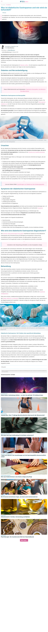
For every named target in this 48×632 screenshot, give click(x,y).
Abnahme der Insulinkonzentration (36, 152)
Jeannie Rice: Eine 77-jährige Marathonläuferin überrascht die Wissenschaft (23, 415)
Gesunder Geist (4, 393)
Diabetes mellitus (24, 65)
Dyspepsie (40, 208)
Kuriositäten (3, 413)
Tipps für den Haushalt (6, 475)
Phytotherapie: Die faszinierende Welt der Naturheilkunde (17, 537)
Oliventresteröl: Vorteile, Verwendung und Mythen (15, 517)
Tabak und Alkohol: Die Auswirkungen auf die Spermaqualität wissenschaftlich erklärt (23, 456)
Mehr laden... (24, 540)
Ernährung (3, 515)
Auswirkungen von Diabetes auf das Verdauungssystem (30, 184)
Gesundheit (3, 4)
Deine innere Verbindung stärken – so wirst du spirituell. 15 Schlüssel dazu (22, 395)
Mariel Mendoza (11, 47)
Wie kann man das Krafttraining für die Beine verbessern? (17, 435)
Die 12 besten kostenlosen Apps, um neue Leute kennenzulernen (19, 497)
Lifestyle (3, 495)
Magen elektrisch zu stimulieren (10, 298)
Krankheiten (8, 4)
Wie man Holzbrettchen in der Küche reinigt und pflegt (16, 477)
